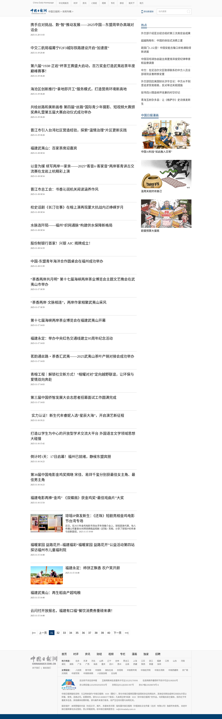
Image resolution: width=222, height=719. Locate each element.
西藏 (135, 664)
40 (108, 633)
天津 (85, 661)
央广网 (185, 670)
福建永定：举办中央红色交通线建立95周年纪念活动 (72, 338)
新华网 (88, 670)
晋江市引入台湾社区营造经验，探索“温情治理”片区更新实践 (79, 130)
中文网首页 (64, 3)
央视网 (120, 670)
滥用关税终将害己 (151, 191)
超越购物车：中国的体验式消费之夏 (162, 40)
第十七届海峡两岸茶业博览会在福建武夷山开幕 (68, 320)
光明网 (64, 673)
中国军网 (75, 673)
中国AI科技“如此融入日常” (156, 151)
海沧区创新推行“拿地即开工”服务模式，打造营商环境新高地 (79, 89)
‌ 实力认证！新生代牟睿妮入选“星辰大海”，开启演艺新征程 (77, 415)
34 (70, 633)
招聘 (157, 654)
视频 (104, 3)
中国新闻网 (88, 673)
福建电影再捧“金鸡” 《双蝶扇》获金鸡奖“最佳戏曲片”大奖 (77, 498)
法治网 (114, 673)
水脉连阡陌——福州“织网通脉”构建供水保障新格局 (71, 225)
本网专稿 (66, 11)
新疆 (151, 664)
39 (102, 633)
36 (83, 633)
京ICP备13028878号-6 (149, 685)
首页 (64, 654)
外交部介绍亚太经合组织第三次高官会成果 (165, 33)
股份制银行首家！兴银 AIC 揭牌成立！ (61, 243)
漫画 (134, 654)
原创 (122, 3)
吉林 (117, 661)
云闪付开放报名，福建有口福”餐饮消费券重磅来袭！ (72, 611)
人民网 (78, 670)
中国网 (98, 670)
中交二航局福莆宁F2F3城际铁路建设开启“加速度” (70, 48)
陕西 (143, 664)
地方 (142, 3)
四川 (111, 664)
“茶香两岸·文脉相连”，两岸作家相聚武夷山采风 (68, 302)
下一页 (117, 633)
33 (64, 633)
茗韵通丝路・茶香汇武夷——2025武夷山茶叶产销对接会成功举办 (82, 356)
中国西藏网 (173, 670)
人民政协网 (102, 673)
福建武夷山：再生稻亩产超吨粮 (56, 593)
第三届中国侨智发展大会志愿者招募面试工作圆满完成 (73, 397)
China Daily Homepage (43, 3)
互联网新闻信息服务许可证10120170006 (120, 680)
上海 (135, 661)
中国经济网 (145, 670)
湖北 (63, 664)
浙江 (151, 661)
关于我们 (36, 668)
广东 (79, 664)
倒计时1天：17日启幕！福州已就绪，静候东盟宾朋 (71, 457)
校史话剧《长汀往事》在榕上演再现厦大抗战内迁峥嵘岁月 (77, 207)
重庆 (103, 664)
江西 (167, 661)
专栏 (113, 3)
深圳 (159, 664)
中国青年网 (132, 670)
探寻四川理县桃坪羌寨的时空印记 (160, 92)
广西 (87, 664)
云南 (127, 664)
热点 (144, 25)
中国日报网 (54, 11)
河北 (93, 661)
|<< (34, 633)
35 (77, 633)
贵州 (119, 664)
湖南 (71, 664)
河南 (183, 661)
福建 (159, 661)
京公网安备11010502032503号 (93, 685)
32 (58, 633)
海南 (95, 664)
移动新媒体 (149, 12)
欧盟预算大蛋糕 (150, 230)
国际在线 (109, 670)
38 (96, 633)
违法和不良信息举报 (88, 680)
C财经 (94, 3)
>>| (126, 633)
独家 (146, 654)
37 (89, 633)
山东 (175, 661)
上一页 (43, 633)
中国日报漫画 (150, 115)
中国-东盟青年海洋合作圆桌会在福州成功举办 (67, 261)
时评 (76, 3)
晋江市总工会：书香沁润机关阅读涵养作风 (64, 189)
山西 (101, 661)
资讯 (84, 3)
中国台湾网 (159, 670)
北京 (77, 661)
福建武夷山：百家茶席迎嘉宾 (54, 148)
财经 (99, 654)
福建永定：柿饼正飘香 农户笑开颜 (92, 568)
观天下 (132, 3)
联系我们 (47, 668)
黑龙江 (126, 661)
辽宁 (109, 661)
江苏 (143, 661)
